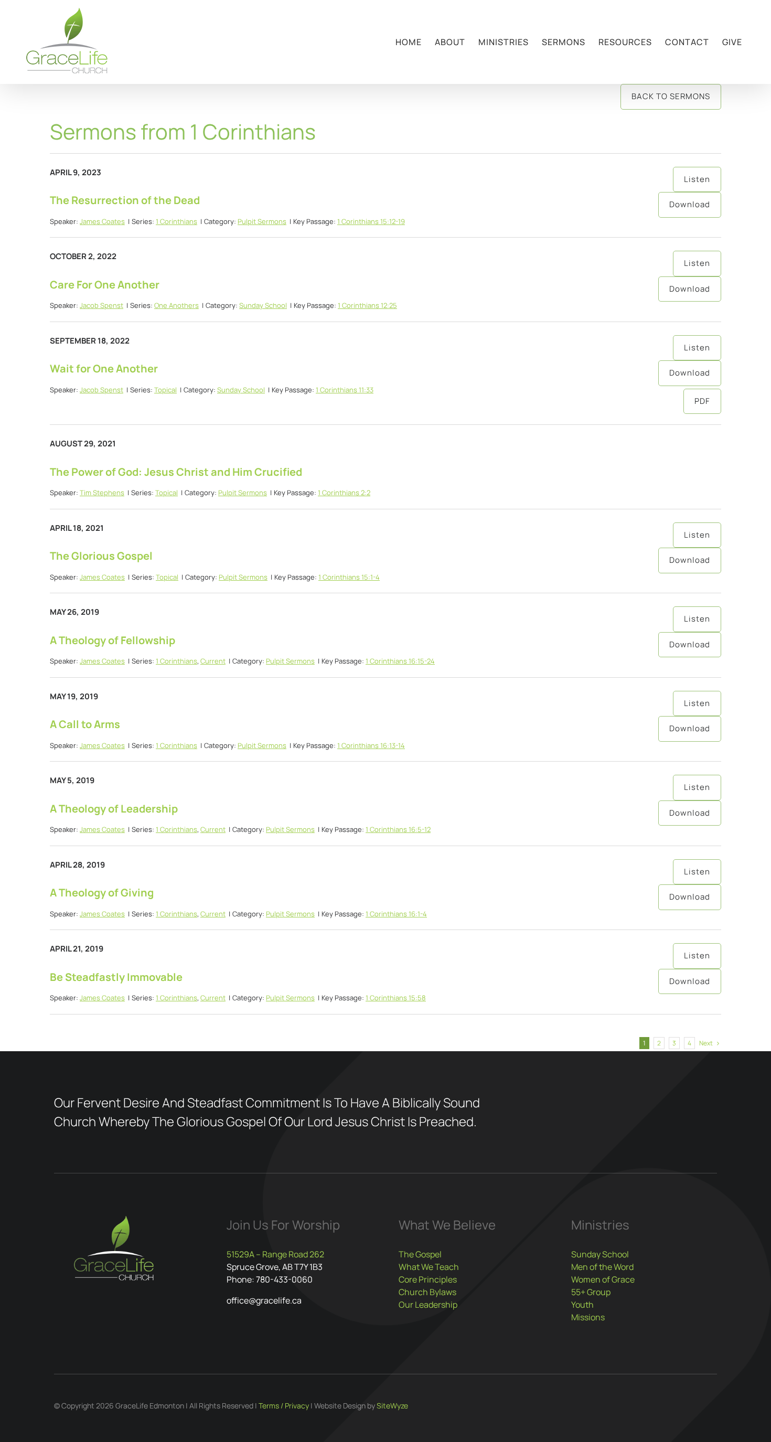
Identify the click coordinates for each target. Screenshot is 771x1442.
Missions (588, 1317)
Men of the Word (602, 1267)
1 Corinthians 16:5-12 (398, 829)
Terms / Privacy (284, 1406)
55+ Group (591, 1292)
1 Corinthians (176, 221)
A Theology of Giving (102, 892)
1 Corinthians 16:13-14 (371, 745)
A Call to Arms (85, 724)
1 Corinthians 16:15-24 (400, 661)
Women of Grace (603, 1279)
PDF (702, 401)
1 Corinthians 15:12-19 (371, 221)
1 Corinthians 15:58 (396, 997)
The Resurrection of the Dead (125, 200)
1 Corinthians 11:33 (344, 389)
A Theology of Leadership (114, 809)
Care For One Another (104, 284)
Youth (582, 1304)
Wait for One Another (104, 368)
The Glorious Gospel (101, 556)
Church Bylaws (427, 1292)
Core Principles (428, 1279)
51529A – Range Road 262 (275, 1254)
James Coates (102, 221)
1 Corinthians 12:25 (367, 305)
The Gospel (420, 1254)
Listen (697, 179)
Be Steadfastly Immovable (116, 977)
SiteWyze (392, 1406)
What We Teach (429, 1267)
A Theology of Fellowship (112, 640)
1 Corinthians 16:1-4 (396, 913)
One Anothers (176, 305)
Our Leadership (428, 1304)
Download (689, 204)
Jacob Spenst (101, 305)
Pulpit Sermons (262, 221)
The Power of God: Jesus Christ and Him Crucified (176, 472)
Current (213, 661)
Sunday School (263, 305)
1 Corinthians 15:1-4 (349, 577)
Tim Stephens (102, 492)
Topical (165, 389)
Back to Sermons (670, 96)
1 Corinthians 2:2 (344, 492)
